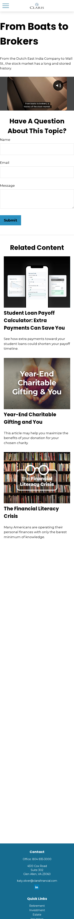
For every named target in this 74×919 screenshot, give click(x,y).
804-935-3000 (41, 859)
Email (4, 163)
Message (7, 185)
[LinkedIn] (36, 887)
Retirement (37, 906)
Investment (37, 910)
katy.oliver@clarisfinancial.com (37, 880)
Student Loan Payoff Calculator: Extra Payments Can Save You (34, 320)
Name (5, 140)
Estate (37, 914)
